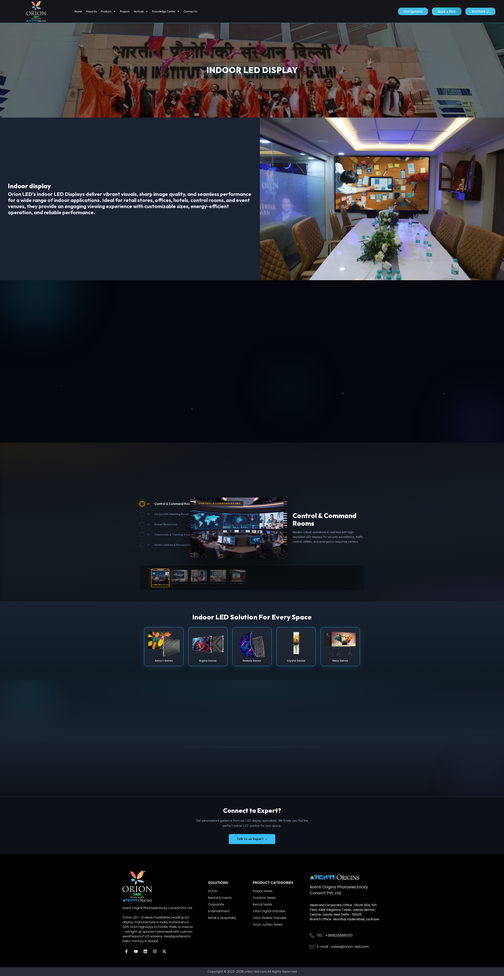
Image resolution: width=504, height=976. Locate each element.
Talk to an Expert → (252, 839)
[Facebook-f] (126, 951)
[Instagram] (155, 951)
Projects (125, 11)
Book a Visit (447, 11)
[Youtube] (136, 951)
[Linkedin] (145, 951)
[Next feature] (312, 389)
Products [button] (106, 11)
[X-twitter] (164, 951)
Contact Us (190, 11)
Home (78, 11)
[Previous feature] (191, 389)
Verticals (139, 11)
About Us (91, 11)
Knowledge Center (163, 11)
